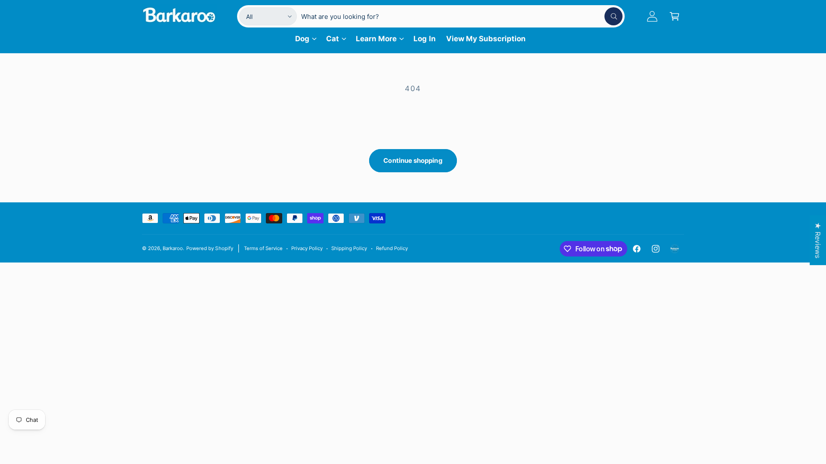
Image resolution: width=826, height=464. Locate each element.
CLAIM (413, 267)
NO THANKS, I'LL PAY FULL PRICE (413, 303)
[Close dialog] (815, 10)
